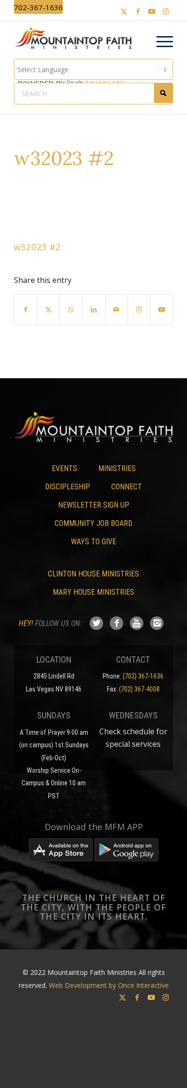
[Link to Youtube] (152, 11)
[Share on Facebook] (25, 309)
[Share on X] (48, 309)
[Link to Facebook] (138, 11)
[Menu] (160, 41)
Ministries (117, 468)
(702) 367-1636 (143, 676)
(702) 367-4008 (139, 689)
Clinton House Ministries (93, 573)
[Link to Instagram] (166, 11)
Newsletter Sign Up (93, 505)
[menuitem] (160, 41)
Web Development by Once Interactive (109, 985)
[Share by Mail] (116, 309)
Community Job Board (93, 523)
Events (64, 468)
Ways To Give (93, 541)
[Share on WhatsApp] (71, 309)
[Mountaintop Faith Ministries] (76, 39)
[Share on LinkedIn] (93, 309)
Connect (126, 486)
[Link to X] (124, 11)
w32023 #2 (37, 247)
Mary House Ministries (93, 592)
